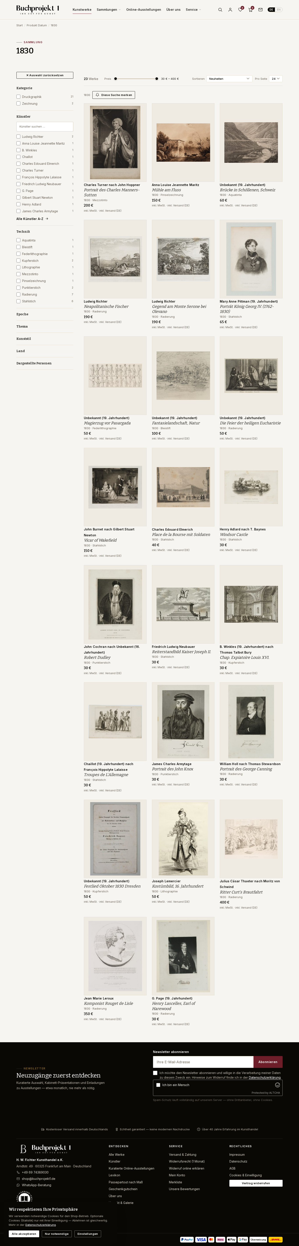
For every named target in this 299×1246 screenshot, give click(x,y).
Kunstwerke (82, 9)
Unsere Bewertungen (184, 1189)
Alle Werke (117, 1154)
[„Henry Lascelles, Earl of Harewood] (208, 922)
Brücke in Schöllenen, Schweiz (247, 190)
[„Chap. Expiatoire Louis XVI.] (276, 571)
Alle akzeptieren (24, 1233)
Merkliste (175, 1182)
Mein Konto (177, 1175)
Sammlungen (107, 9)
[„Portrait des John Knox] (208, 688)
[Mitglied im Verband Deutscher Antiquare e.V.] (59, 1199)
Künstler (23, 117)
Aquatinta (47, 240)
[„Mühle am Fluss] (208, 109)
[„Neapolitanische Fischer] (140, 225)
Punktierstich (47, 287)
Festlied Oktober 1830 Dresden (112, 886)
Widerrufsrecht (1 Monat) (187, 1161)
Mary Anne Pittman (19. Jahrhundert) (249, 301)
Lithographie (47, 267)
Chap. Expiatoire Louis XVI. (244, 657)
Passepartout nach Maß (126, 1182)
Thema (22, 326)
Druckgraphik (47, 97)
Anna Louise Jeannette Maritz (47, 143)
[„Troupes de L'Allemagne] (140, 688)
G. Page (47, 191)
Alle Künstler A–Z (30, 219)
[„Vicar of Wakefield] (140, 453)
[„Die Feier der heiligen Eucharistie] (276, 342)
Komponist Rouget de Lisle (108, 1003)
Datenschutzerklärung (265, 1077)
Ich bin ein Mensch (175, 1085)
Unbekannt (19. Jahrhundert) (242, 185)
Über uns (173, 9)
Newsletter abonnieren (171, 1052)
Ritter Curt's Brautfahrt (241, 892)
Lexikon (114, 1175)
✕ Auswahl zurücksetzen (45, 75)
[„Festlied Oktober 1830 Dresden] (140, 805)
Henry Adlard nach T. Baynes (243, 529)
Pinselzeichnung (47, 281)
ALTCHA (274, 1092)
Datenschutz (238, 1161)
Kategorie (24, 88)
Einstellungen (87, 1233)
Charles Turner (47, 170)
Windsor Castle (234, 534)
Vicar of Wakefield (100, 540)
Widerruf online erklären (186, 1168)
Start (19, 25)
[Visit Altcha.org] (277, 1085)
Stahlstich (47, 301)
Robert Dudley (97, 657)
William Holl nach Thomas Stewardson (250, 764)
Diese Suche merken (116, 95)
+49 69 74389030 (35, 1172)
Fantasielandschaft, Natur (176, 423)
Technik (23, 232)
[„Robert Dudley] (140, 571)
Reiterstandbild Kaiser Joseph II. (181, 651)
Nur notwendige (57, 1233)
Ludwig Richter (47, 136)
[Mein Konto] (230, 9)
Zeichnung (47, 103)
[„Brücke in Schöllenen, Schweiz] (276, 109)
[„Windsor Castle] (276, 453)
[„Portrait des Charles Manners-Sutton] (140, 109)
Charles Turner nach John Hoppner (112, 185)
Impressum (237, 1154)
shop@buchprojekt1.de (38, 1178)
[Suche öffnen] (220, 9)
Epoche (22, 314)
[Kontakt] (260, 9)
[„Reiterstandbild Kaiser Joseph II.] (208, 571)
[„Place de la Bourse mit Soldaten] (208, 453)
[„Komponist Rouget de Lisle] (140, 922)
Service (192, 9)
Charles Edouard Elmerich (47, 163)
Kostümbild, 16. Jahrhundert (177, 886)
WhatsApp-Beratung (36, 1185)
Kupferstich (47, 260)
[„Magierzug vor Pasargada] (140, 342)
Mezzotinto (47, 274)
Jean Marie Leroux (99, 998)
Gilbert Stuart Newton (47, 197)
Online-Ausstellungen (143, 9)
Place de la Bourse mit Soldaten (181, 534)
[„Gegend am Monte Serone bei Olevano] (208, 225)
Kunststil (23, 339)
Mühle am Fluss (166, 190)
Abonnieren (268, 1062)
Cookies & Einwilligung (245, 1175)
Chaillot (47, 157)
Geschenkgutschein (123, 1189)
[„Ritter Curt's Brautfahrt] (276, 805)
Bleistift (47, 247)
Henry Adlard (47, 204)
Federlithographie (47, 254)
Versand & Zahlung (182, 1154)
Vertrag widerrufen (256, 1183)
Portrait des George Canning (246, 769)
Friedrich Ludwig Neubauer (47, 184)
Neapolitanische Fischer (106, 306)
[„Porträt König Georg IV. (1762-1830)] (276, 225)
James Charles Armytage (47, 211)
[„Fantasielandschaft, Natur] (208, 342)
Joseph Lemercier (166, 881)
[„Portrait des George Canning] (276, 688)
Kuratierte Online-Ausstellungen (131, 1168)
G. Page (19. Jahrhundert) (172, 998)
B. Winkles (47, 150)
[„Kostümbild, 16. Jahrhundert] (208, 805)
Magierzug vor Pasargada (107, 423)
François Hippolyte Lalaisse (47, 177)
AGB (232, 1168)
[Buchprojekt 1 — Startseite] (37, 9)
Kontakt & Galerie (121, 1203)
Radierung (47, 294)
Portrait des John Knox (172, 769)
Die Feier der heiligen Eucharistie (250, 423)
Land (20, 351)
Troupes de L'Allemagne (106, 774)
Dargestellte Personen (34, 363)
